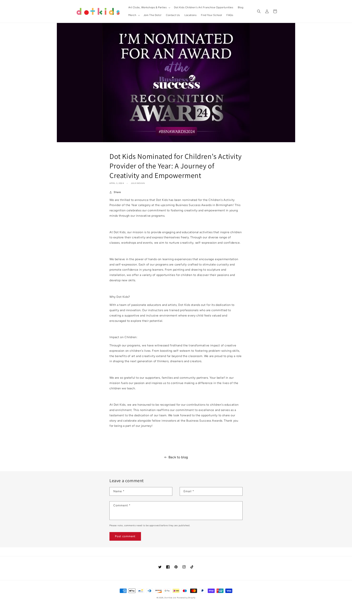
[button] (149, 7)
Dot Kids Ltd (170, 597)
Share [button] (117, 192)
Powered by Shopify (186, 597)
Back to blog (178, 457)
